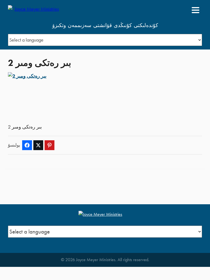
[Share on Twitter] (38, 145)
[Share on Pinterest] (49, 145)
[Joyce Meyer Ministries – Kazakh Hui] (34, 10)
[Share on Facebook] (27, 145)
